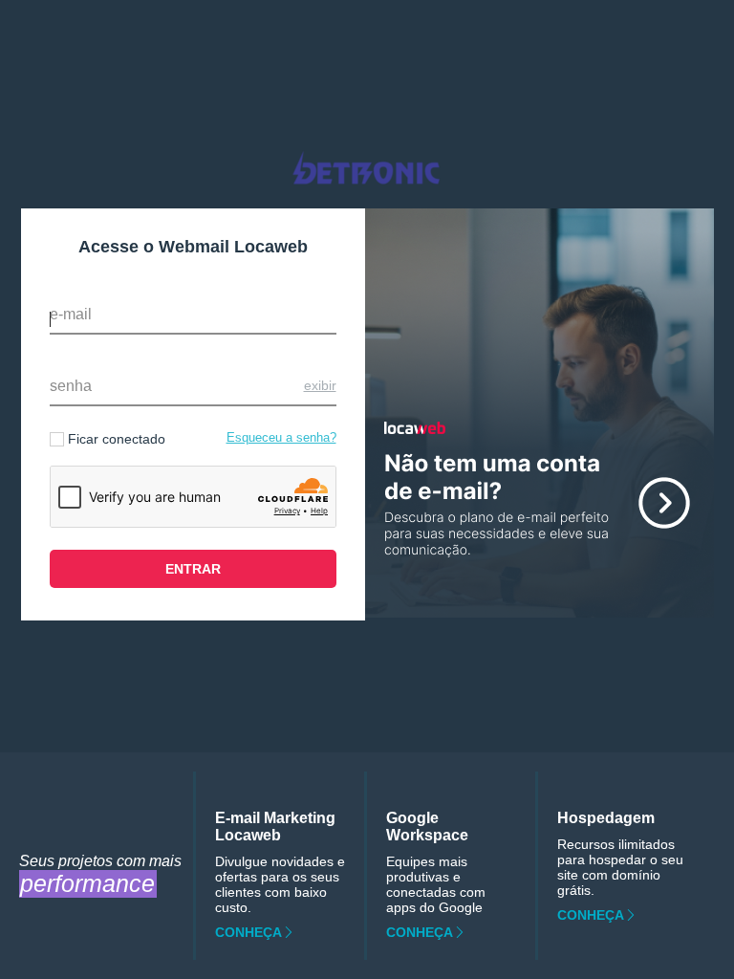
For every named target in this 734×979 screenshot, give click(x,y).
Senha (71, 386)
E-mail (71, 314)
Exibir (320, 385)
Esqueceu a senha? (281, 437)
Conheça (248, 932)
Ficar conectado (116, 438)
